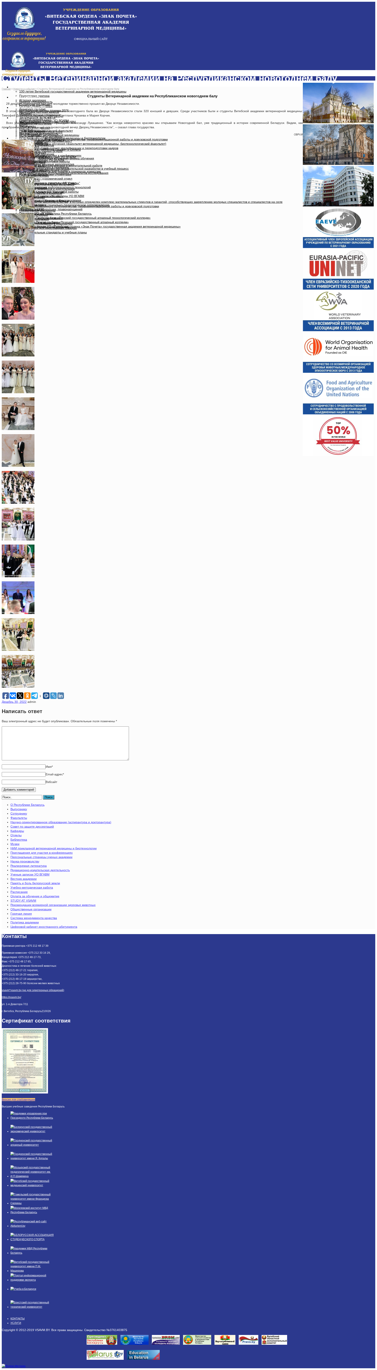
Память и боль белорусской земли (35, 883)
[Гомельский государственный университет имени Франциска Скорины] (32, 1203)
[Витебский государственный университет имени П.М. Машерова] (32, 1270)
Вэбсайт (51, 782)
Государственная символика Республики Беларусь (55, 213)
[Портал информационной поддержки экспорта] (32, 1279)
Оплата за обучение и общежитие (34, 896)
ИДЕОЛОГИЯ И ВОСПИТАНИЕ (40, 118)
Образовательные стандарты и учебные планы (53, 232)
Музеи (14, 844)
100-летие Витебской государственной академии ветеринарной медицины (72, 91)
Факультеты (18, 818)
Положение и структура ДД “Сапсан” (54, 183)
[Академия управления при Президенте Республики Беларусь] (32, 1117)
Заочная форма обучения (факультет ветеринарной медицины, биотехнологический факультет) (97, 143)
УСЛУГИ (15, 1322)
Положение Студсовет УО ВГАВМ (52, 157)
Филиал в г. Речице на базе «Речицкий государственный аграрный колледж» (74, 222)
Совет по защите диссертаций (32, 826)
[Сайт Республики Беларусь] (107, 1361)
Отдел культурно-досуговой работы (44, 161)
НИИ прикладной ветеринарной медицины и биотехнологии (53, 848)
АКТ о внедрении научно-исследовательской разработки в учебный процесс (74, 168)
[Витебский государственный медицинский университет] (32, 1185)
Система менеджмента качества (33, 918)
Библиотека (18, 839)
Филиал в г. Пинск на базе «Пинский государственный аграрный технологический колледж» (85, 217)
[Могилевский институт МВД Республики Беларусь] (32, 1212)
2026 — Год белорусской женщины (44, 226)
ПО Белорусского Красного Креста (44, 200)
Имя (49, 766)
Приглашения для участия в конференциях (41, 852)
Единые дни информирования (41, 218)
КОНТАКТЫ (17, 1318)
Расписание (19, 892)
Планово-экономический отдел (50, 178)
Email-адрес (55, 774)
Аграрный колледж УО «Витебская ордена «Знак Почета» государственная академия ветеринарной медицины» (100, 226)
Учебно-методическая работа (31, 887)
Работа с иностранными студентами (45, 174)
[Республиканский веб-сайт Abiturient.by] (32, 1225)
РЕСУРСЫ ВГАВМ (29, 138)
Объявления (37, 152)
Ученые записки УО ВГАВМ (30, 874)
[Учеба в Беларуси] (23, 1289)
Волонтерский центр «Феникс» (41, 196)
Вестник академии (23, 879)
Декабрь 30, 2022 (14, 702)
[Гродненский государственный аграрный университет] (32, 1144)
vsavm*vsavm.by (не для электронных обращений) (33, 990)
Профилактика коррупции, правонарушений (50, 209)
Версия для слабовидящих (18, 1099)
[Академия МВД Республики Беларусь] (32, 1252)
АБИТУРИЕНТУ (27, 97)
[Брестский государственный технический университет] (32, 1306)
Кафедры (17, 831)
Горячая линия (21, 913)
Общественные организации (30, 909)
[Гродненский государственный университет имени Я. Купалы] (32, 1158)
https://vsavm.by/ (11, 997)
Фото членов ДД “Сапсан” (46, 192)
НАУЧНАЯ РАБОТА (30, 107)
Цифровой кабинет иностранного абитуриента (43, 926)
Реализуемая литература (28, 865)
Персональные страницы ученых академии (41, 857)
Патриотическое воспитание (39, 222)
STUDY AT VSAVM (23, 900)
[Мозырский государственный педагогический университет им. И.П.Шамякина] (32, 1176)
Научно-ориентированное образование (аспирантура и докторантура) (60, 822)
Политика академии (24, 922)
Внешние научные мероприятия (51, 164)
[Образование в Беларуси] (145, 1361)
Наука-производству (24, 861)
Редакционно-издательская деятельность (40, 870)
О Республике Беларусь (27, 804)
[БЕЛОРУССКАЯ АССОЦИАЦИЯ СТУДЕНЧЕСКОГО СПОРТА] (32, 1239)
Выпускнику (18, 809)
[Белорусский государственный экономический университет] (32, 1131)
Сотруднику (18, 813)
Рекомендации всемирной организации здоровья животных (53, 905)
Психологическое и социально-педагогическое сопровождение (64, 205)
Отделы (16, 835)
